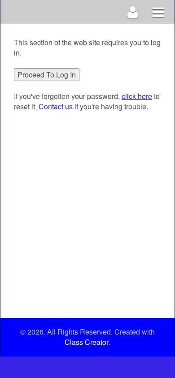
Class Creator (87, 342)
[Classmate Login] (133, 12)
